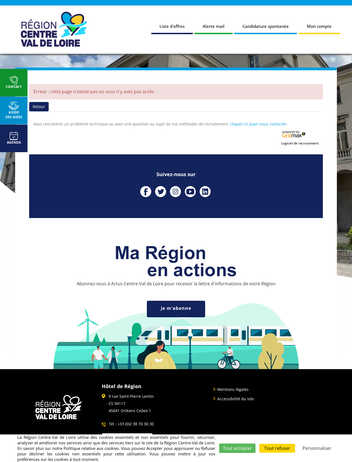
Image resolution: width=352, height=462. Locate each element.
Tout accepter (237, 448)
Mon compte (319, 26)
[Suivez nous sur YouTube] (190, 191)
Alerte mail (213, 26)
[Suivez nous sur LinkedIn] (205, 191)
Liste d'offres (172, 26)
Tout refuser (277, 448)
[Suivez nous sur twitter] (160, 191)
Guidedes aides (14, 114)
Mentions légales (233, 389)
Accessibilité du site (235, 398)
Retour (39, 106)
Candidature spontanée (266, 26)
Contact (14, 86)
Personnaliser (316, 448)
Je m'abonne (176, 308)
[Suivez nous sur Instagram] (175, 191)
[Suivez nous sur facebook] (145, 191)
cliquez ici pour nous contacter (258, 124)
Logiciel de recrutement (300, 143)
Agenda (14, 142)
